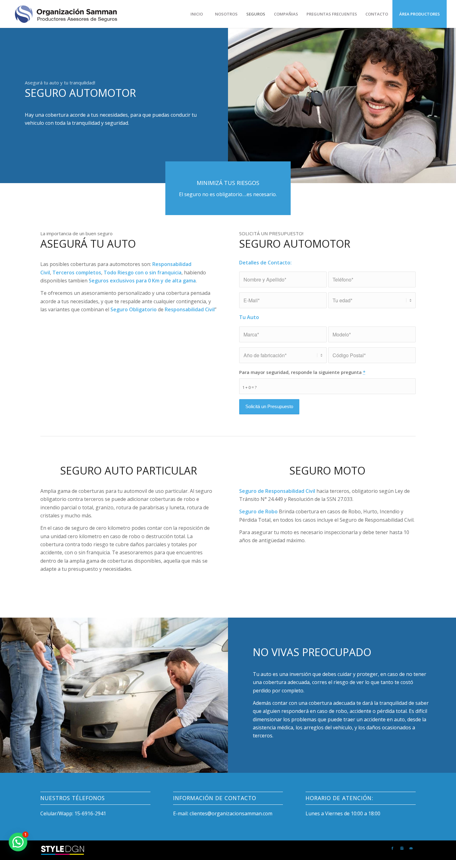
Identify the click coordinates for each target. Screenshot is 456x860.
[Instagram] (401, 848)
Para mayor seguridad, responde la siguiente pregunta (302, 372)
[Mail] (411, 848)
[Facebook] (392, 848)
